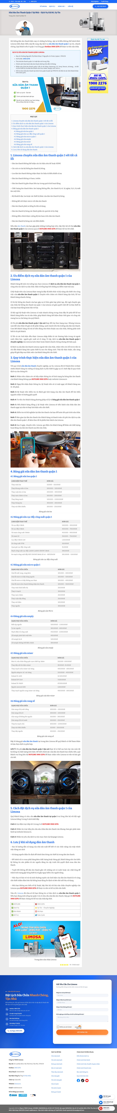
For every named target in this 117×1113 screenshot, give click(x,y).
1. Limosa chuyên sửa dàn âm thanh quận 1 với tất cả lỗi (32, 121)
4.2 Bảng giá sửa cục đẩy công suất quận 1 (29, 134)
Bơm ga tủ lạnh (56, 1092)
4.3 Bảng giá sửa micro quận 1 (25, 137)
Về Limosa (43, 6)
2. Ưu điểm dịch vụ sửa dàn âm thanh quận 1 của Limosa (32, 123)
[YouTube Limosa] (87, 1080)
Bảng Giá (61, 6)
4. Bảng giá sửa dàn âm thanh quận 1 (25, 129)
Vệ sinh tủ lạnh (56, 1088)
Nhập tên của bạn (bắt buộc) (63, 992)
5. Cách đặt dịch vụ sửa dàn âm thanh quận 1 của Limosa (32, 147)
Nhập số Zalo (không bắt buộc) (64, 1007)
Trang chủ (12, 16)
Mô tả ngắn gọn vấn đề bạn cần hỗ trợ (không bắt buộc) (70, 1014)
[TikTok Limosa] (82, 1080)
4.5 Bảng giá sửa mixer (22, 142)
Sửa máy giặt (55, 1076)
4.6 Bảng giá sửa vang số (23, 144)
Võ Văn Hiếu (27, 1076)
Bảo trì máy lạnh (56, 1068)
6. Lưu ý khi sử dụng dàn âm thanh (24, 150)
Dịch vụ (52, 6)
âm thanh (21, 226)
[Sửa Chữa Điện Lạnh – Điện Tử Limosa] (23, 6)
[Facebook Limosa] (78, 1080)
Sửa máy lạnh (55, 1056)
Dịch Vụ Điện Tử (21, 16)
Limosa (20, 893)
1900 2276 (17, 1068)
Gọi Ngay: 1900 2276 (16, 1031)
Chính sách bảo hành (83, 1060)
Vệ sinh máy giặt (56, 1080)
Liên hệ (70, 6)
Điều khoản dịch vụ (83, 1056)
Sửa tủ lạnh (55, 1084)
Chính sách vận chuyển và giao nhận (88, 1064)
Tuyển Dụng (104, 1)
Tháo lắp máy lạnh (57, 1072)
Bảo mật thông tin (82, 1072)
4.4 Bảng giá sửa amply (22, 139)
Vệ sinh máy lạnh (56, 1060)
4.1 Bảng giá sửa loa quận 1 (23, 131)
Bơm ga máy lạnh (56, 1064)
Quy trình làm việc (82, 1076)
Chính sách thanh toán (84, 1068)
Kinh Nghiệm (95, 1)
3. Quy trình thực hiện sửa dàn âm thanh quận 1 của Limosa (33, 126)
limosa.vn (18, 1084)
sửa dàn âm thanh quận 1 (59, 44)
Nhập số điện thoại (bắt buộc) (63, 1000)
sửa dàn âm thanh (30, 741)
